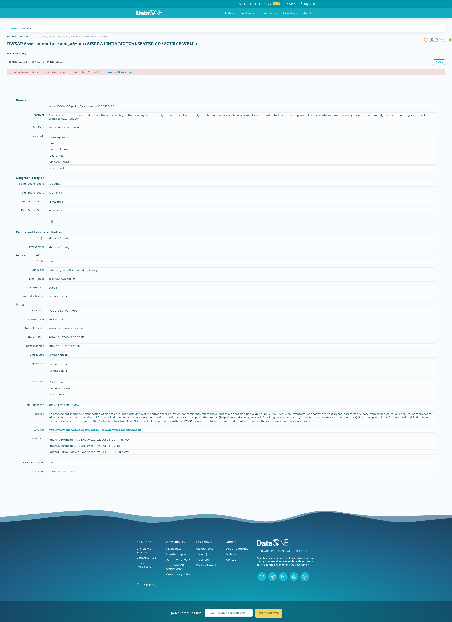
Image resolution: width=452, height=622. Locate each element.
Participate (174, 548)
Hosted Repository (143, 564)
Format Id (38, 310)
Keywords (38, 136)
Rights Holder (35, 278)
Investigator (36, 247)
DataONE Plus (146, 557)
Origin (40, 238)
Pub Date (38, 127)
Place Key (38, 381)
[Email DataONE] (283, 576)
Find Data (148, 584)
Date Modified (35, 345)
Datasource (37, 354)
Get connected (268, 613)
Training (201, 554)
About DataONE (237, 548)
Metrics (231, 554)
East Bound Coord (32, 210)
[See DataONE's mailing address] (304, 576)
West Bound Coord (32, 201)
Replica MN (37, 363)
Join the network (178, 559)
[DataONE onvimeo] (272, 576)
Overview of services (144, 550)
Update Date (36, 337)
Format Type (36, 319)
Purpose (39, 413)
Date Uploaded (34, 328)
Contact (231, 559)
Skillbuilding (204, 548)
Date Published (34, 405)
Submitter (37, 270)
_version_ (38, 471)
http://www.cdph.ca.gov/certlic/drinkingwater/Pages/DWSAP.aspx (95, 429)
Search (14, 28)
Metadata (27, 28)
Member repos (176, 554)
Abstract (38, 115)
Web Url (39, 429)
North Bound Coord (31, 192)
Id (43, 106)
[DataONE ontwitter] (261, 576)
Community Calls (178, 574)
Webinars (202, 559)
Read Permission (33, 287)
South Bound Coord (31, 183)
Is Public (38, 261)
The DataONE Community (175, 566)
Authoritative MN (33, 296)
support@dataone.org (122, 72)
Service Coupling (33, 462)
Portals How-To (207, 565)
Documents (36, 438)
